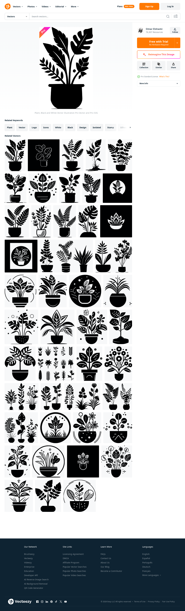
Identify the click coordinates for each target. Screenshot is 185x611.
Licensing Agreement (73, 554)
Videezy (28, 562)
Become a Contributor (111, 571)
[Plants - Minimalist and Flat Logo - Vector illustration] (92, 327)
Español (146, 558)
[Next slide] (127, 127)
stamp (110, 127)
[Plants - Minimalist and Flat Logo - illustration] (21, 256)
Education (29, 571)
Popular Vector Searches (75, 566)
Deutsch (146, 566)
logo (34, 127)
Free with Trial (158, 43)
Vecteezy (28, 558)
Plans (120, 6)
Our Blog (105, 566)
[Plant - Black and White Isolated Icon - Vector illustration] (44, 155)
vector (22, 127)
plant (9, 127)
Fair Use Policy (168, 601)
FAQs (103, 554)
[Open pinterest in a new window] (51, 601)
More (73, 6)
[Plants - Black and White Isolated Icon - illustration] (118, 427)
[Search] (168, 16)
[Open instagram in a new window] (42, 601)
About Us (105, 562)
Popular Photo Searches (74, 571)
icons (46, 127)
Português (147, 562)
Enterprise (29, 566)
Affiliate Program (71, 562)
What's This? (164, 76)
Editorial (59, 6)
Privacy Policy (154, 601)
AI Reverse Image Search (36, 579)
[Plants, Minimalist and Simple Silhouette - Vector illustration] (17, 221)
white (58, 127)
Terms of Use (139, 601)
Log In (170, 6)
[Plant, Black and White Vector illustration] (15, 155)
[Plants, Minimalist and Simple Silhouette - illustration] (20, 363)
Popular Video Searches (74, 575)
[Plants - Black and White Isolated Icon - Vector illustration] (113, 256)
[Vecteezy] (8, 6)
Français (146, 571)
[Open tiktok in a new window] (56, 601)
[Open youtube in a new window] (65, 601)
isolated (97, 127)
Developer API (31, 575)
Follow (175, 32)
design (82, 127)
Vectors (16, 6)
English (146, 554)
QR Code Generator (33, 588)
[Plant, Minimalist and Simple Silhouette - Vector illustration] (72, 155)
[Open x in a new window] (61, 601)
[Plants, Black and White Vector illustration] (66, 256)
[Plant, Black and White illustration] (69, 188)
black (70, 127)
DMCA (66, 558)
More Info (144, 83)
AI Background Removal (36, 583)
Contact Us (106, 558)
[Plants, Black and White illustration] (118, 291)
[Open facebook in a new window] (37, 601)
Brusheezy (29, 554)
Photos (31, 6)
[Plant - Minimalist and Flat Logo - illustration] (116, 221)
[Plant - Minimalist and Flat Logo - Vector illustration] (117, 188)
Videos (45, 6)
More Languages (150, 575)
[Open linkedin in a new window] (47, 601)
